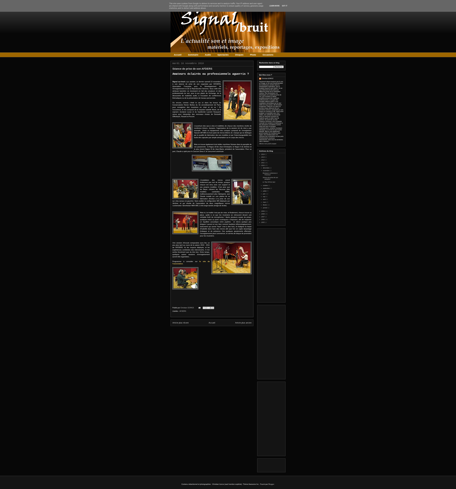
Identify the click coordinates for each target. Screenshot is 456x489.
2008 (263, 214)
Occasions (268, 55)
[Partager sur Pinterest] (213, 308)
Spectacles (223, 55)
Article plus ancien (243, 323)
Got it (284, 6)
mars (264, 202)
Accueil (177, 55)
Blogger (271, 484)
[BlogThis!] (206, 308)
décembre (266, 168)
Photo (253, 55)
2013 (263, 157)
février (265, 205)
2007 (263, 217)
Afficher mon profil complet (267, 144)
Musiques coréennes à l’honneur (270, 174)
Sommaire (193, 55)
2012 (263, 160)
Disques (239, 55)
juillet (265, 191)
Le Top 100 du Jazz (269, 182)
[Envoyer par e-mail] (204, 308)
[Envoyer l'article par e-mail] (199, 308)
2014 (263, 154)
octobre (265, 185)
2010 (263, 165)
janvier (265, 208)
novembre (266, 170)
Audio (208, 55)
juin (264, 194)
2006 (263, 219)
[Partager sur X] (208, 308)
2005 (263, 222)
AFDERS (182, 311)
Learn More (274, 6)
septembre (266, 188)
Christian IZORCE (267, 78)
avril (264, 199)
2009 (263, 211)
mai (264, 196)
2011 (263, 163)
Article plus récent (180, 323)
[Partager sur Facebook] (210, 308)
